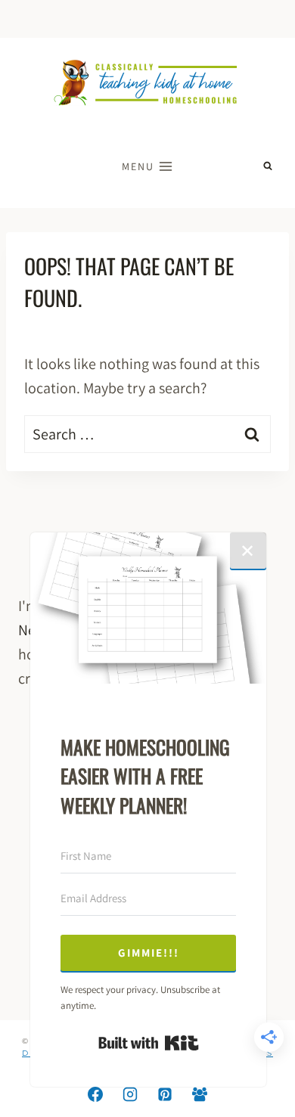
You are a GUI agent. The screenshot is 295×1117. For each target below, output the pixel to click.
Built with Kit (148, 1042)
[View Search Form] (268, 166)
